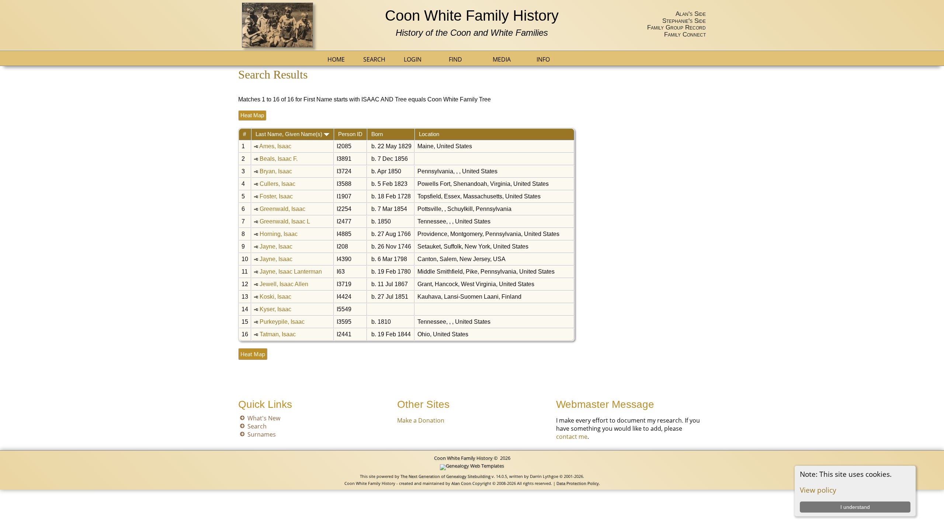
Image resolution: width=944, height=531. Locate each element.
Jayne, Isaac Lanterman (291, 271)
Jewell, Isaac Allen (284, 284)
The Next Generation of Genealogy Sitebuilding (445, 476)
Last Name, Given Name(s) (290, 134)
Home (336, 59)
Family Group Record (676, 27)
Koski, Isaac (275, 297)
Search (374, 59)
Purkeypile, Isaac (282, 322)
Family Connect (685, 34)
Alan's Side (691, 13)
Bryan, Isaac (276, 171)
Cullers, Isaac (277, 184)
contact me (571, 437)
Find (455, 59)
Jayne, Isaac (276, 246)
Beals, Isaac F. (279, 159)
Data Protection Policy (577, 483)
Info (543, 59)
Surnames (261, 434)
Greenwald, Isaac (282, 209)
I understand (855, 507)
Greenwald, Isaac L (285, 221)
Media (502, 59)
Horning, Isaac (279, 234)
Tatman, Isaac (278, 334)
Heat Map (252, 115)
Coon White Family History (472, 15)
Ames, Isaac (275, 146)
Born (377, 134)
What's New (263, 418)
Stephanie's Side (684, 20)
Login (412, 59)
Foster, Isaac (276, 196)
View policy (818, 489)
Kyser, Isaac (275, 309)
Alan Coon (460, 483)
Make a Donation (420, 420)
